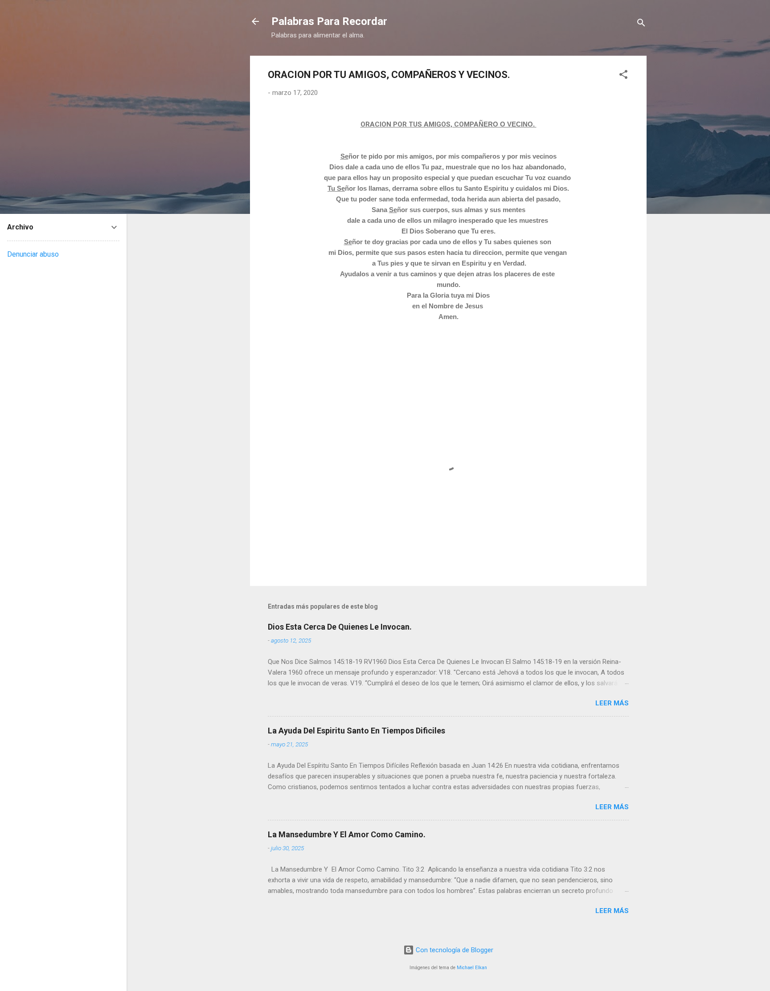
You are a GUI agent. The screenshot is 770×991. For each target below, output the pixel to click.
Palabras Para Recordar (329, 21)
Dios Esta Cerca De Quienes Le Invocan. (340, 626)
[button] (623, 76)
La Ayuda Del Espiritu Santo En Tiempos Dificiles (356, 730)
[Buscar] (641, 24)
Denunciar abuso (33, 254)
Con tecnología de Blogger (453, 950)
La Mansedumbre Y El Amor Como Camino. (347, 834)
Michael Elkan (472, 968)
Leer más (612, 703)
